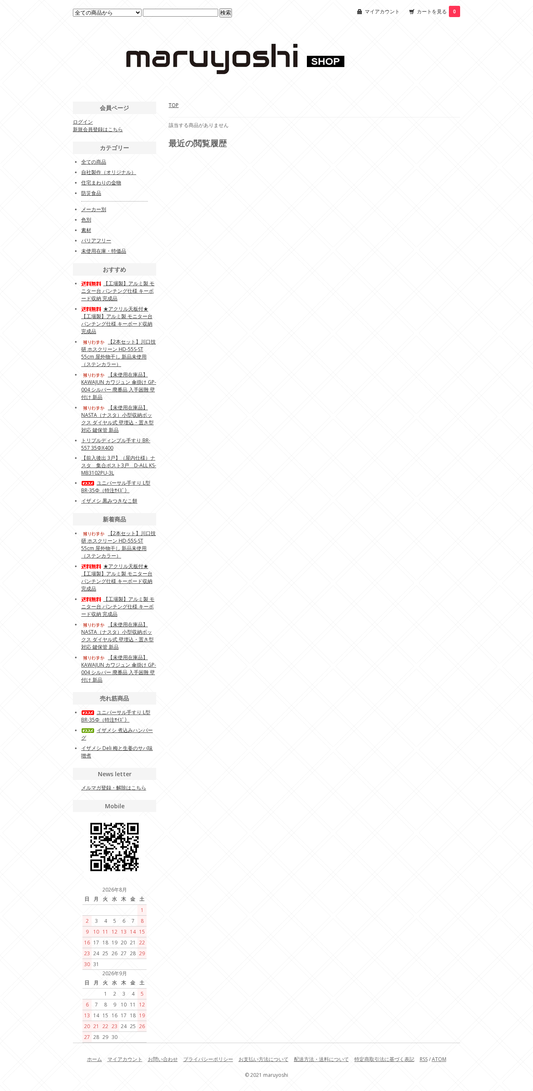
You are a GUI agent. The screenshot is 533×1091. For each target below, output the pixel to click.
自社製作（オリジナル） (108, 172)
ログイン (83, 121)
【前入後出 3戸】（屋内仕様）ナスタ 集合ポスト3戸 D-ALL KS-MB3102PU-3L (118, 465)
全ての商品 (93, 161)
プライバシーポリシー (208, 1059)
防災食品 (91, 193)
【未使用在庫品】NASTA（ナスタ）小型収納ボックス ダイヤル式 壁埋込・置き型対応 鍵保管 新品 (117, 418)
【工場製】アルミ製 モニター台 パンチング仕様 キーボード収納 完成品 (117, 291)
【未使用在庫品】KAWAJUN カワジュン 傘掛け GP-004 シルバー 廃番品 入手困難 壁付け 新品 (118, 386)
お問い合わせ (163, 1059)
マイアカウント (382, 11)
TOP (174, 105)
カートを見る (436, 11)
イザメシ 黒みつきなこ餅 (109, 500)
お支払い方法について (264, 1059)
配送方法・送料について (321, 1059)
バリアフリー (96, 240)
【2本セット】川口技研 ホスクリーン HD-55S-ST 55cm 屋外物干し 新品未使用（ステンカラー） (118, 353)
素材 (86, 230)
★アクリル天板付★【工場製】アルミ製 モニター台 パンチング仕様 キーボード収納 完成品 (116, 320)
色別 (86, 219)
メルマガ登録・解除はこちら (113, 787)
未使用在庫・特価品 (103, 250)
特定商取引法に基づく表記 (384, 1059)
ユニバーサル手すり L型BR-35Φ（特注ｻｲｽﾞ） (115, 486)
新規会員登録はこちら (98, 129)
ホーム (94, 1059)
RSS (424, 1059)
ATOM (439, 1059)
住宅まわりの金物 (101, 182)
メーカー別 (93, 209)
